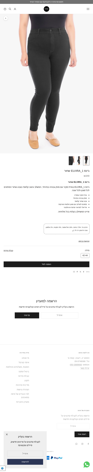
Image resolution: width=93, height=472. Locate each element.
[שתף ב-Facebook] (83, 272)
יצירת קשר (84, 368)
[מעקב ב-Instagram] (82, 444)
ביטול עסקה (24, 371)
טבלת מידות (23, 376)
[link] (83, 241)
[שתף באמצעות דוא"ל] (74, 272)
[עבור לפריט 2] (79, 160)
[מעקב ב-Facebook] (88, 444)
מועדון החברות (22, 402)
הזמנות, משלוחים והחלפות (17, 367)
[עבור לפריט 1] (86, 160)
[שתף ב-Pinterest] (77, 272)
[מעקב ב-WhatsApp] (76, 444)
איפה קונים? (23, 362)
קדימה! (27, 315)
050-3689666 (76, 365)
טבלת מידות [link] (8, 251)
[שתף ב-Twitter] (80, 272)
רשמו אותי (82, 434)
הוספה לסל (46, 264)
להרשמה (25, 462)
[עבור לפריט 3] (72, 160)
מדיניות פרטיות (22, 385)
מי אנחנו (25, 358)
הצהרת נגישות (23, 389)
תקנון (26, 380)
